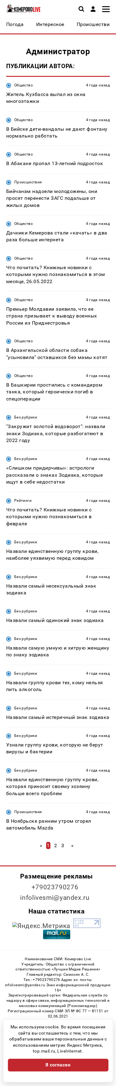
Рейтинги (23, 500)
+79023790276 (55, 887)
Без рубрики (25, 417)
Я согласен (58, 1065)
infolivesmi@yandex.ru (54, 897)
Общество (23, 85)
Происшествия (28, 182)
